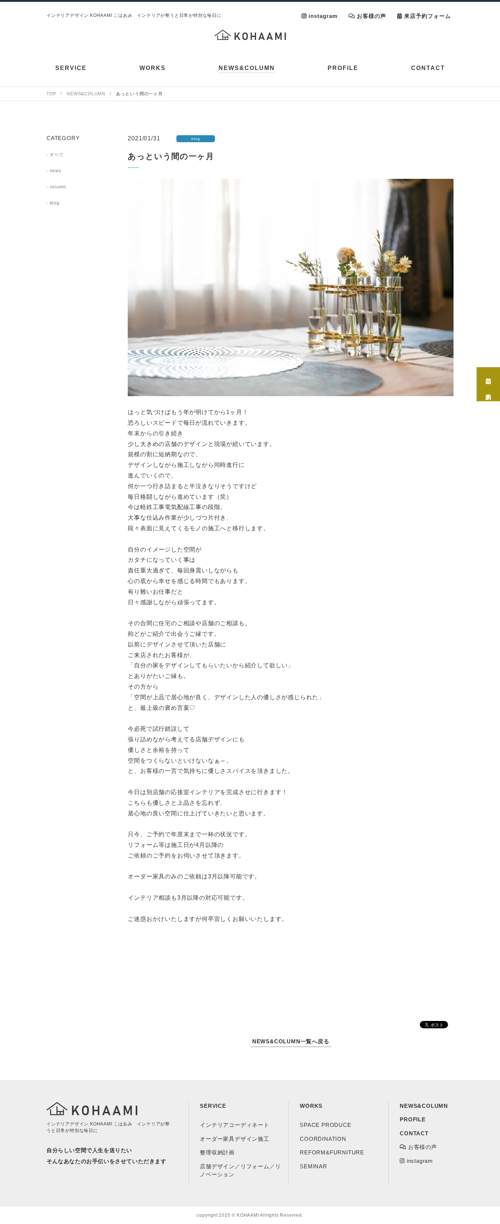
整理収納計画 (217, 1152)
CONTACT (414, 1133)
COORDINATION (323, 1139)
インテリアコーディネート (234, 1125)
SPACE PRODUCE (325, 1125)
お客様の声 (370, 16)
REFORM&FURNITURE (332, 1152)
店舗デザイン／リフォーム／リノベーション (240, 1170)
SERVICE (213, 1106)
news (55, 170)
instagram (322, 16)
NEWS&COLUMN (424, 1106)
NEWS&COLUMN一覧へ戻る (290, 1041)
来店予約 (488, 386)
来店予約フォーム (426, 16)
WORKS (311, 1106)
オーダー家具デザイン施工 (234, 1139)
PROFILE (413, 1119)
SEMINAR (313, 1166)
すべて (57, 154)
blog (55, 203)
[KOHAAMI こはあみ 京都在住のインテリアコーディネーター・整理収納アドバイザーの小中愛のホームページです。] (250, 35)
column (58, 186)
